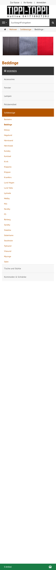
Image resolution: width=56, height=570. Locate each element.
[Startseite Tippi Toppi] (28, 11)
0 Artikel (8, 566)
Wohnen (12, 70)
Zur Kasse (14, 2)
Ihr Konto (28, 2)
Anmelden (41, 2)
